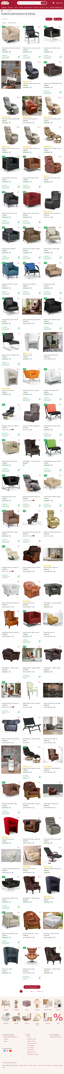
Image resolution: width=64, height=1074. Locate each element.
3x (30, 146)
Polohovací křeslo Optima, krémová (32, 148)
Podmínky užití (31, 1052)
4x (30, 81)
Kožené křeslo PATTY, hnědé (9, 532)
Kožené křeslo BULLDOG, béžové (11, 48)
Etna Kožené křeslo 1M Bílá (51, 933)
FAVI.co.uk (51, 1065)
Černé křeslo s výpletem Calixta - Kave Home (35, 738)
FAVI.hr (36, 1065)
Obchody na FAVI (31, 1039)
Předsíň (48, 1023)
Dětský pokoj (37, 1024)
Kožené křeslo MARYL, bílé (51, 390)
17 (61, 127)
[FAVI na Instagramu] (7, 1051)
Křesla (9, 10)
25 (61, 369)
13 (61, 62)
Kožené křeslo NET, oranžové (31, 390)
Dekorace (10, 7)
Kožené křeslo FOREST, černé (52, 319)
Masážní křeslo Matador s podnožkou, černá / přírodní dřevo (39, 768)
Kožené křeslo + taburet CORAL (31, 668)
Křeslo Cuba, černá (49, 898)
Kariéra (6, 1041)
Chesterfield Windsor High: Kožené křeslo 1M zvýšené (38, 839)
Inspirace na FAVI (31, 1043)
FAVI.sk (17, 1065)
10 (40, 263)
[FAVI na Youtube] (10, 1051)
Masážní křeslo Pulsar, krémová (10, 148)
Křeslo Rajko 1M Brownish (51, 803)
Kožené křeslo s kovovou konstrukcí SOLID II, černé (37, 48)
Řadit (49, 19)
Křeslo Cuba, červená (8, 839)
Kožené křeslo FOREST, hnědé (31, 248)
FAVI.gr (61, 1065)
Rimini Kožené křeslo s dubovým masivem (34, 803)
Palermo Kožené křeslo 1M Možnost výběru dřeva (36, 567)
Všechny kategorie (55, 7)
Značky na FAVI (31, 1041)
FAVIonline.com (6, 1062)
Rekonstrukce (28, 7)
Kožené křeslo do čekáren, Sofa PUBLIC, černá (15, 355)
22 (40, 298)
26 (61, 747)
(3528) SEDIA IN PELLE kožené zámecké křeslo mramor (38, 703)
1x (51, 766)
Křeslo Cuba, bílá (27, 355)
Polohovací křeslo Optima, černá (32, 83)
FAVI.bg (56, 1065)
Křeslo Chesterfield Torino (51, 355)
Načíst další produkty (31, 987)
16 (40, 192)
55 (19, 97)
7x (9, 146)
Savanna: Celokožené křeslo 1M (10, 868)
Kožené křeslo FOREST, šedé (10, 933)
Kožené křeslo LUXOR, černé (10, 319)
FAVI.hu (31, 1065)
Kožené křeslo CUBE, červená (31, 632)
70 (40, 127)
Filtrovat (58, 19)
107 (61, 97)
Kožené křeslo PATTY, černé (9, 213)
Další (31, 991)
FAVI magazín (30, 1045)
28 (61, 333)
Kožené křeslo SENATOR (8, 248)
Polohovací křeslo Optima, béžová (53, 119)
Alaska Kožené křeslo (29, 603)
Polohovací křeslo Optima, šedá (10, 119)
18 (61, 156)
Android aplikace (57, 1036)
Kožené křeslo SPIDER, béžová (52, 496)
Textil (15, 7)
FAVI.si (4, 1067)
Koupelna (42, 7)
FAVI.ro (26, 1065)
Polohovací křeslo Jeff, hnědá (52, 178)
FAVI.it (40, 1065)
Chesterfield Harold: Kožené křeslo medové (14, 632)
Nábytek (4, 7)
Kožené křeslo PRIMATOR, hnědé (53, 83)
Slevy (58, 1023)
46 (19, 369)
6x (51, 117)
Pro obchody (30, 1047)
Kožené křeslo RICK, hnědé (9, 803)
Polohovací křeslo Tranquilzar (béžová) (33, 426)
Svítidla (21, 7)
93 (40, 333)
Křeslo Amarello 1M (49, 632)
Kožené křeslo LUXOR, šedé (51, 248)
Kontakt (6, 1039)
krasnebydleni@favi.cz (11, 1036)
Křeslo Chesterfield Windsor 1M (10, 603)
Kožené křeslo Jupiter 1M (51, 567)
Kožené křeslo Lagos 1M (50, 738)
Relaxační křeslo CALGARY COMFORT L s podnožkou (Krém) (18, 567)
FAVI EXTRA (30, 1050)
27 (19, 156)
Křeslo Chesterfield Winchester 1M (11, 738)
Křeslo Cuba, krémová (8, 390)
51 (19, 127)
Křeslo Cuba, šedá (7, 969)
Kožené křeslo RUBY (49, 284)
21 (40, 26)
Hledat (44, 3)
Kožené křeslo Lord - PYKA (30, 933)
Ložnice (27, 1023)
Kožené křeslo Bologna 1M (30, 119)
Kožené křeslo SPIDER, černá (10, 898)
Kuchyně (35, 7)
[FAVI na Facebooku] (4, 1051)
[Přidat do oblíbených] (19, 334)
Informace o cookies (32, 1054)
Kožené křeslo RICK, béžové (9, 461)
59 (40, 62)
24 (61, 26)
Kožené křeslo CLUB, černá (9, 178)
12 (19, 26)
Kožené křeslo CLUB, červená (31, 213)
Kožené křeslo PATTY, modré (10, 284)
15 (19, 877)
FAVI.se (45, 1065)
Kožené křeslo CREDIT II (29, 284)
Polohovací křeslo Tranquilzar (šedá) (54, 213)
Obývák (48, 7)
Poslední (39, 991)
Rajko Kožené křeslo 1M (29, 868)
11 (19, 581)
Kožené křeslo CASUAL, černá (52, 48)
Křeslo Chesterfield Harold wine (32, 319)
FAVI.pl (21, 1065)
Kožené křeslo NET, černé (9, 496)
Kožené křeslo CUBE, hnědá (30, 178)
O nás (28, 1036)
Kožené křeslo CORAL (29, 969)
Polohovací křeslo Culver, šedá (52, 839)
